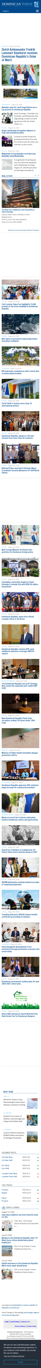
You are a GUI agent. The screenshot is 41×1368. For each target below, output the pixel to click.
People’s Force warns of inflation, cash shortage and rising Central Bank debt (14, 1118)
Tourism (5, 368)
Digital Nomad (8, 681)
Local (4, 128)
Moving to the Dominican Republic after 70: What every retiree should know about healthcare (20, 1240)
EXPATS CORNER (12, 1208)
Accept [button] (20, 1362)
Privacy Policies (20, 1326)
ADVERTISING (14, 1322)
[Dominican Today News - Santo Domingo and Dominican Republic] (20, 4)
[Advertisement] (21, 24)
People (5, 46)
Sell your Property (33, 230)
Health (5, 750)
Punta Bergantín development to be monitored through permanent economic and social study (20, 949)
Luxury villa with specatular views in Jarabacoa (20, 209)
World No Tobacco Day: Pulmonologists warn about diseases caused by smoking (14, 1102)
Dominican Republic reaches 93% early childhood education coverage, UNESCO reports (18, 651)
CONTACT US (25, 1322)
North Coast (8, 815)
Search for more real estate (17, 230)
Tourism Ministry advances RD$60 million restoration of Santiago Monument (13, 1135)
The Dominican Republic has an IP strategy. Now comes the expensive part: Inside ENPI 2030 (20, 686)
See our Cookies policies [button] (14, 1356)
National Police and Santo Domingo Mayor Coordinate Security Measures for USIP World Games (20, 470)
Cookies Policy (31, 1326)
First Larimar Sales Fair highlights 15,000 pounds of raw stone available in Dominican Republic (20, 306)
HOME (7, 1322)
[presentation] (35, 175)
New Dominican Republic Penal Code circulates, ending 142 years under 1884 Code (18, 721)
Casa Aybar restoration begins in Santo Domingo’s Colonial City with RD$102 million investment (20, 584)
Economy (6, 105)
